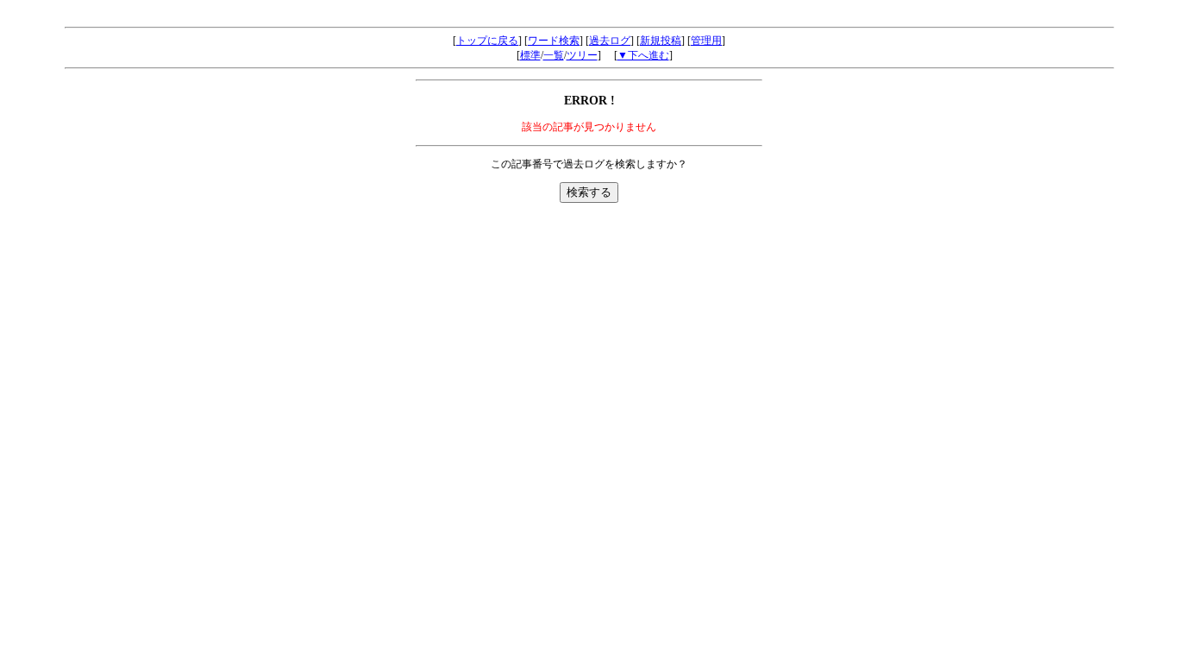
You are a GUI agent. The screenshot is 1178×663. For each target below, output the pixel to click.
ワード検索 (554, 41)
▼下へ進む (643, 55)
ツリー (582, 55)
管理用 (706, 41)
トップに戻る (487, 41)
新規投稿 (660, 41)
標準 (530, 55)
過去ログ (609, 41)
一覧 (553, 55)
